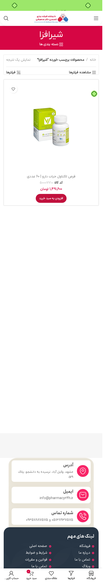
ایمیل (68, 491)
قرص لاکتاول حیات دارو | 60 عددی (51, 176)
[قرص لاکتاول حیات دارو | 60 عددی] (51, 127)
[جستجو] (6, 18)
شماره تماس (62, 513)
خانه (93, 59)
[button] (51, 198)
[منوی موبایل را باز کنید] (96, 18)
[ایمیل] (83, 495)
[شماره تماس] (83, 516)
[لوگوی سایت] (51, 18)
